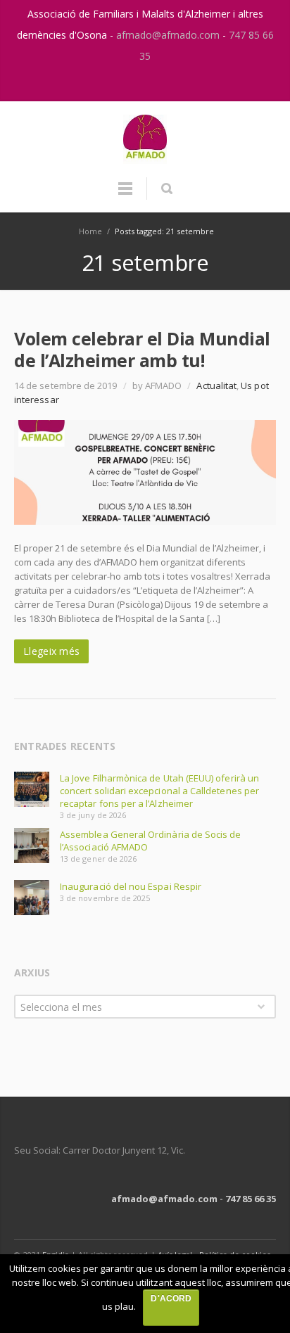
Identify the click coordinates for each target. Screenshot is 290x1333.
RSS (160, 84)
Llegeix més (51, 651)
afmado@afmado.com (169, 35)
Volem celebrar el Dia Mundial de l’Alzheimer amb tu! (142, 349)
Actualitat (216, 385)
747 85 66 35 (250, 1198)
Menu (125, 194)
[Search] (166, 188)
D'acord (171, 1298)
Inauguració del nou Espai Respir (130, 886)
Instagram (131, 84)
